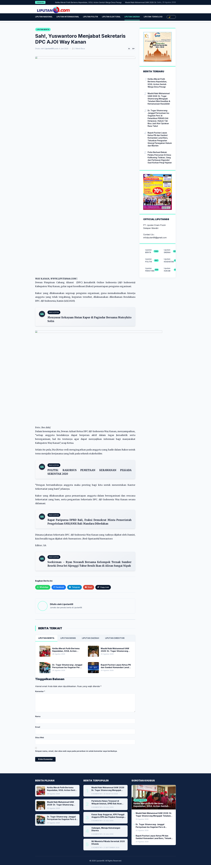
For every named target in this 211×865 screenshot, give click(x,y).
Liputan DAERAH (132, 17)
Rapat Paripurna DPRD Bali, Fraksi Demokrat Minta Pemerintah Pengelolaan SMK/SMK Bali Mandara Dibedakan (89, 521)
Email (37, 727)
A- (129, 49)
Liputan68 (67, 604)
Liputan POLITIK (90, 17)
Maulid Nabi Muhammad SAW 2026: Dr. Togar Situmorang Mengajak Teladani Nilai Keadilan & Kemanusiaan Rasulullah (159, 98)
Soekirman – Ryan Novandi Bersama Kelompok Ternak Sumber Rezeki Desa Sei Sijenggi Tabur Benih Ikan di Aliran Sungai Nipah (89, 564)
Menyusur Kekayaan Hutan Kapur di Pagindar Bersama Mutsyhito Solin (89, 319)
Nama (37, 716)
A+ (133, 49)
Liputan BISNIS (68, 638)
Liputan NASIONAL (44, 17)
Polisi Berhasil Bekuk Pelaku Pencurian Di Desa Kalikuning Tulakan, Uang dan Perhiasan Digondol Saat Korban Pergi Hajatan (160, 157)
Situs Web (39, 737)
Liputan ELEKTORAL (111, 17)
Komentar (40, 691)
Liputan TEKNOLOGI (153, 17)
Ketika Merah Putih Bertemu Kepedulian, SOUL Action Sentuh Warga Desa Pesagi (77, 2)
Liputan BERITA (46, 638)
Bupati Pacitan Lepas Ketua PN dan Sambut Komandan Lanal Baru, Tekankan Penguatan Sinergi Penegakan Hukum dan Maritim (160, 139)
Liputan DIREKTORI (114, 638)
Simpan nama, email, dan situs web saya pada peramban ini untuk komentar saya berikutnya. (76, 751)
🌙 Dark (171, 17)
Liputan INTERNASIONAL (67, 17)
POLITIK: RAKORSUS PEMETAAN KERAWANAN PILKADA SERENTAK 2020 (89, 472)
